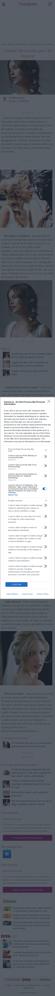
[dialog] (27, 498)
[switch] (45, 456)
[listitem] (27, 450)
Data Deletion (12, 594)
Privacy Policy (42, 594)
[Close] (49, 402)
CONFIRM (16, 585)
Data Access (27, 594)
